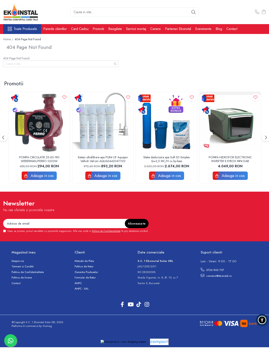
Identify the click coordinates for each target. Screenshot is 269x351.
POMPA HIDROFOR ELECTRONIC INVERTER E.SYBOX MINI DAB (230, 159)
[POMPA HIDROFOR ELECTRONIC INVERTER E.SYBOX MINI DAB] (230, 122)
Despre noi (18, 261)
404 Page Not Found (28, 39)
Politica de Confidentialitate (106, 231)
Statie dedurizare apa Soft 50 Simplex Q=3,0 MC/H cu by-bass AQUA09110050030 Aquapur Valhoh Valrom (167, 159)
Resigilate (115, 28)
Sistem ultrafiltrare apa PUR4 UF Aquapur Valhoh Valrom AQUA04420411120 (103, 159)
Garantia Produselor (86, 272)
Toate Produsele (25, 29)
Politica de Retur (84, 266)
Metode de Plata (84, 261)
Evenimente (203, 28)
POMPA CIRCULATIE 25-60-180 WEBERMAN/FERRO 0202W (39, 159)
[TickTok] (138, 304)
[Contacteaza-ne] (257, 12)
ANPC (78, 283)
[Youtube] (130, 304)
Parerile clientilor (55, 28)
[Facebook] (122, 304)
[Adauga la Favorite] (64, 97)
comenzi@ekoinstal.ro (218, 276)
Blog (219, 28)
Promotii (98, 28)
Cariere (155, 28)
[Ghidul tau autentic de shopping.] (159, 342)
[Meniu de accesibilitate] (262, 320)
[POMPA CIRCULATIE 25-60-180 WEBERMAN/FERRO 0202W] (39, 122)
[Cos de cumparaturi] (263, 12)
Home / (8, 39)
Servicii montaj (136, 28)
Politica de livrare (22, 278)
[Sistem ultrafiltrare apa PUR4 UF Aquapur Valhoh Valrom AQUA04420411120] (102, 122)
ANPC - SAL (82, 289)
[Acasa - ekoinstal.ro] (24, 12)
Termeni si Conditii (23, 266)
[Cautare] (194, 12)
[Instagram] (146, 304)
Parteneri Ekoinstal (178, 28)
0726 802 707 (214, 270)
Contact (231, 28)
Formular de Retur (85, 278)
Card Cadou (79, 28)
